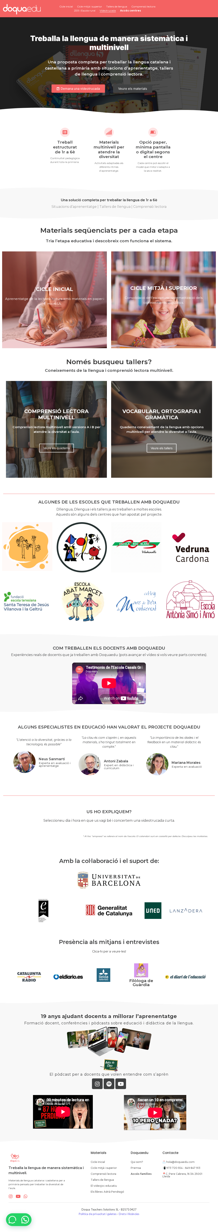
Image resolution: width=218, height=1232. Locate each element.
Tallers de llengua (116, 6)
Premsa (136, 1167)
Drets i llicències (129, 1214)
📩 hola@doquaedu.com (178, 1162)
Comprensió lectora (143, 6)
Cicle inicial (66, 6)
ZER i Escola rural (84, 10)
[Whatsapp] (25, 1196)
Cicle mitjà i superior (89, 6)
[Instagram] (97, 1083)
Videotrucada (108, 10)
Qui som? (137, 1162)
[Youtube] (120, 1083)
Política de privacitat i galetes (97, 1214)
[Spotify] (109, 1083)
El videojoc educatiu (104, 1185)
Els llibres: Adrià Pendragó (107, 1191)
